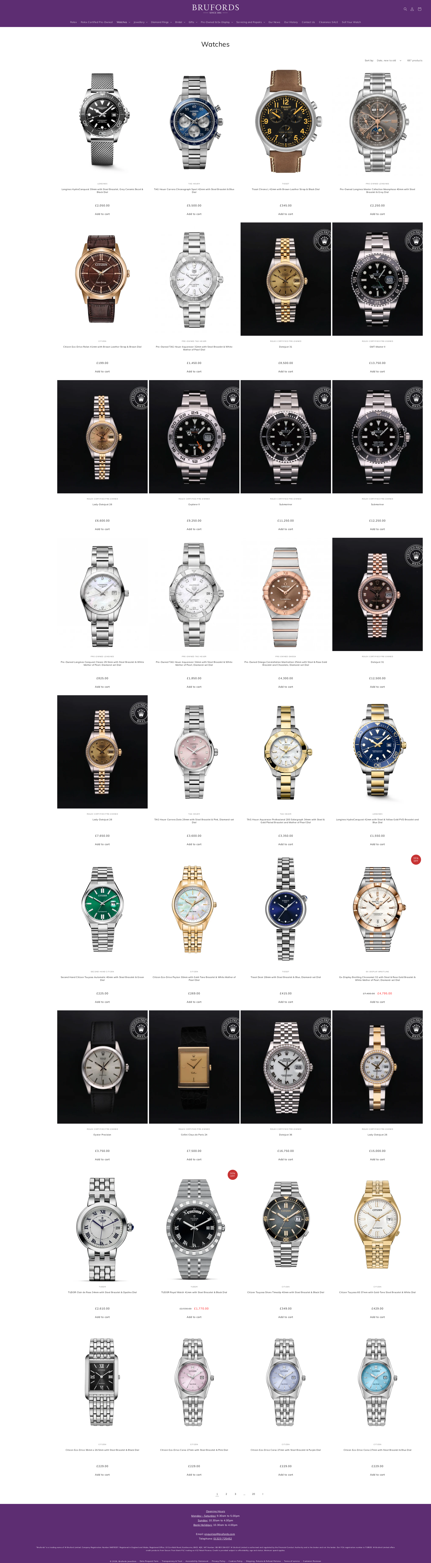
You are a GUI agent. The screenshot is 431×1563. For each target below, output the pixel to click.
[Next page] (262, 1494)
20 (253, 1493)
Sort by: (369, 60)
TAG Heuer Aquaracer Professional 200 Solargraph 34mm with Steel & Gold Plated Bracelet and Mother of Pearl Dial (286, 821)
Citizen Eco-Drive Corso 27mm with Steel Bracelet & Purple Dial (286, 1449)
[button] (405, 9)
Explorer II (194, 504)
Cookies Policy (236, 1561)
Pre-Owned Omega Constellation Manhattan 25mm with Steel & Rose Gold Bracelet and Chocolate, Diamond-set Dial (285, 663)
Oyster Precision (102, 1134)
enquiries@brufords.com (219, 1534)
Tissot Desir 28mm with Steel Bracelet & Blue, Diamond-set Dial (286, 977)
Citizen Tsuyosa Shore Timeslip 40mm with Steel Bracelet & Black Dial (285, 1292)
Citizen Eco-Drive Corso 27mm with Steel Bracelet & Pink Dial (194, 1449)
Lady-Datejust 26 (102, 504)
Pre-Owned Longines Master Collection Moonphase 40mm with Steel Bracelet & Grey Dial (377, 190)
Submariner (285, 504)
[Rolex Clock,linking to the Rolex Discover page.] (21, 8)
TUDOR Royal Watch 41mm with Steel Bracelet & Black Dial (194, 1292)
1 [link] (217, 1494)
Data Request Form (149, 1561)
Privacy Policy (218, 1561)
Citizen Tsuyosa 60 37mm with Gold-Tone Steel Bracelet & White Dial (377, 1292)
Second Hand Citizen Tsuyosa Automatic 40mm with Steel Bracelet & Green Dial (102, 978)
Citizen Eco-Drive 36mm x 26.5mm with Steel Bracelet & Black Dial (102, 1449)
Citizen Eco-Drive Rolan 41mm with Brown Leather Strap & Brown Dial (102, 346)
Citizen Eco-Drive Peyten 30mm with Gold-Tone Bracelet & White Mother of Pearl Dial (194, 978)
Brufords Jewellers (127, 1561)
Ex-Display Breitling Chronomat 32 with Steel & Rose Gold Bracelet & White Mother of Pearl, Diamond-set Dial (377, 978)
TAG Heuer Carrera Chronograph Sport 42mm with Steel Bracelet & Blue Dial (194, 190)
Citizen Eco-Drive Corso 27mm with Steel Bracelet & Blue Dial (377, 1449)
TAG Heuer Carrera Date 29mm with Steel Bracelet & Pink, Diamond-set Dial (194, 821)
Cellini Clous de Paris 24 (194, 1134)
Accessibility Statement (197, 1561)
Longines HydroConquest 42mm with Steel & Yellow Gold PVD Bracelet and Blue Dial (377, 821)
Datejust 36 (285, 1134)
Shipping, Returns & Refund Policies (263, 1561)
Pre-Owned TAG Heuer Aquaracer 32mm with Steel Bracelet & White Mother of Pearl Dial (194, 348)
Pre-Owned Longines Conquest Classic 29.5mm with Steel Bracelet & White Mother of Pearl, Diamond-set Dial (102, 663)
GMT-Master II (377, 346)
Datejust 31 (285, 346)
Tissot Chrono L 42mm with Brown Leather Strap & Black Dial (286, 189)
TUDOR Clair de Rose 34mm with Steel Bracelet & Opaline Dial (102, 1292)
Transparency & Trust (172, 1561)
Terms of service (292, 1561)
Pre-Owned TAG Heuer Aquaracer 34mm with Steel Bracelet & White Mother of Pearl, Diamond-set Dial (194, 663)
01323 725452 (222, 1538)
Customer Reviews (312, 1561)
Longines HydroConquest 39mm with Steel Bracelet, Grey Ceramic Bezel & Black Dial (102, 190)
